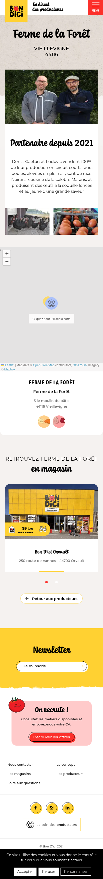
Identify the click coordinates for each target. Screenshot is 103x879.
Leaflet (9, 365)
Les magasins (19, 774)
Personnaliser (76, 871)
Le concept (65, 764)
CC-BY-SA (80, 365)
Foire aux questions (24, 783)
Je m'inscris (35, 666)
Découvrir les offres (51, 737)
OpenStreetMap (43, 365)
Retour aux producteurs (54, 598)
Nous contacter (20, 764)
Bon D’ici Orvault (51, 551)
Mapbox (9, 369)
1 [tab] (46, 582)
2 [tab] (56, 582)
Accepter (25, 871)
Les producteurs (70, 774)
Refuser (48, 871)
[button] (51, 303)
